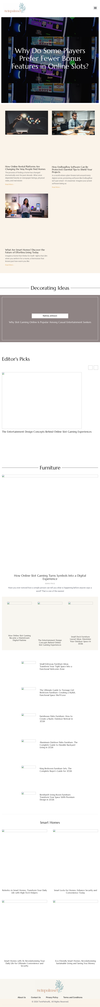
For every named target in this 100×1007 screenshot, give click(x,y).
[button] (95, 8)
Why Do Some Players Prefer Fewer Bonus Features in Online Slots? (50, 58)
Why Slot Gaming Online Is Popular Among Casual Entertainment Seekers (50, 322)
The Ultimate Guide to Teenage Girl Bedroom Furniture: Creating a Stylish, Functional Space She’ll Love (57, 692)
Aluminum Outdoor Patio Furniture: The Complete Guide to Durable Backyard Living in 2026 (59, 744)
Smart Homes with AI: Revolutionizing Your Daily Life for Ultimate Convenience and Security (24, 963)
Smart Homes (50, 42)
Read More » (9, 184)
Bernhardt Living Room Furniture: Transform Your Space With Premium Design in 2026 (57, 797)
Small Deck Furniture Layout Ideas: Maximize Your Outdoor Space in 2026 (80, 640)
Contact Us (36, 997)
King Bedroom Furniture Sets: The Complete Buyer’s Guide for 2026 (56, 769)
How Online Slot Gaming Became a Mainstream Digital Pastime (19, 637)
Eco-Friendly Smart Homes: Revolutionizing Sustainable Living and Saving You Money (75, 962)
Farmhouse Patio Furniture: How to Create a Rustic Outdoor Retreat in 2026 (56, 718)
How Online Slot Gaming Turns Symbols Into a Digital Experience (50, 577)
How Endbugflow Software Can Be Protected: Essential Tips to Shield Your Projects (72, 169)
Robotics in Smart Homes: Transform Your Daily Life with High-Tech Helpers (24, 891)
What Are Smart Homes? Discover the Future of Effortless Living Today (25, 251)
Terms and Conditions (72, 997)
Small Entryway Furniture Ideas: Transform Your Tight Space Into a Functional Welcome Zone (56, 666)
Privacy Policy (52, 997)
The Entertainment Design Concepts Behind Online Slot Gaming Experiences (47, 431)
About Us (22, 997)
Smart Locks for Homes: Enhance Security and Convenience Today (75, 891)
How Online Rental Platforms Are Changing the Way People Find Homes (25, 168)
